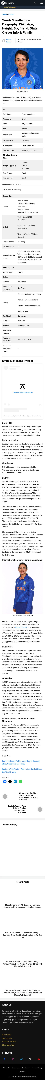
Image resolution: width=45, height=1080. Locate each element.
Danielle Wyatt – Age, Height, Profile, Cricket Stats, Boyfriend (17, 809)
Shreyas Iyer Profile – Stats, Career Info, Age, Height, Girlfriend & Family (28, 796)
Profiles (11, 14)
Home (4, 14)
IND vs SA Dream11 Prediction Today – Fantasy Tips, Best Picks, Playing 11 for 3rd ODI (22, 935)
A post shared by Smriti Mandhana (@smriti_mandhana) (22, 416)
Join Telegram (10, 7)
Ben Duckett (7, 1038)
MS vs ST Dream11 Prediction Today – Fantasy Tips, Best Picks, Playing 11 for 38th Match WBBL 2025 (22, 992)
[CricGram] (7, 3)
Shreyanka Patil (8, 1045)
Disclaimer (26, 1068)
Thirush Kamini (21, 627)
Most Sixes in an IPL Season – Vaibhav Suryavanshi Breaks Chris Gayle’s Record (22, 906)
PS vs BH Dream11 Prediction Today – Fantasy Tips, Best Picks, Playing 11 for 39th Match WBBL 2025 (22, 964)
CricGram (17, 1076)
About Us (6, 1068)
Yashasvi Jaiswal (9, 1042)
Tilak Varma (6, 1035)
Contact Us (16, 1068)
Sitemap (22, 1071)
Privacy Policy (37, 1068)
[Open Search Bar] (35, 3)
